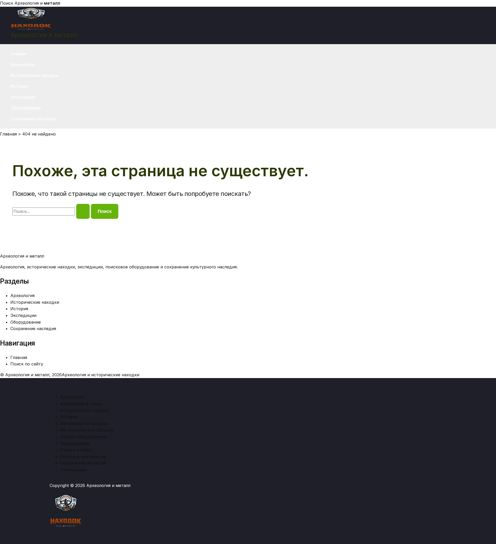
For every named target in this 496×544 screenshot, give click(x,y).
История (19, 86)
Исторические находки (34, 75)
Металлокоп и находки (84, 423)
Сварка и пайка (76, 449)
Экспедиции (22, 97)
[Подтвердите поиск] (83, 211)
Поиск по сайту (26, 363)
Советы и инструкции (83, 456)
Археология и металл (44, 35)
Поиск (6, 3)
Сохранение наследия (33, 118)
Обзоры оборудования (83, 436)
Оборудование (25, 107)
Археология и (37, 3)
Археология (22, 64)
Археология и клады (81, 403)
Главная (18, 53)
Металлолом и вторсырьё (87, 430)
